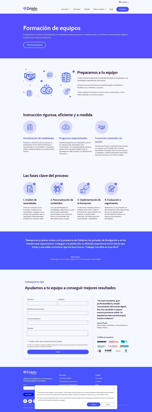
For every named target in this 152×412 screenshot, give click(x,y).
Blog (111, 9)
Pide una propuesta (34, 45)
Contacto (122, 9)
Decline (108, 404)
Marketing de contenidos (68, 381)
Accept (94, 404)
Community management (68, 385)
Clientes (87, 9)
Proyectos (76, 9)
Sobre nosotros (98, 9)
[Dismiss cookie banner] (114, 389)
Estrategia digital (65, 378)
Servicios (65, 9)
